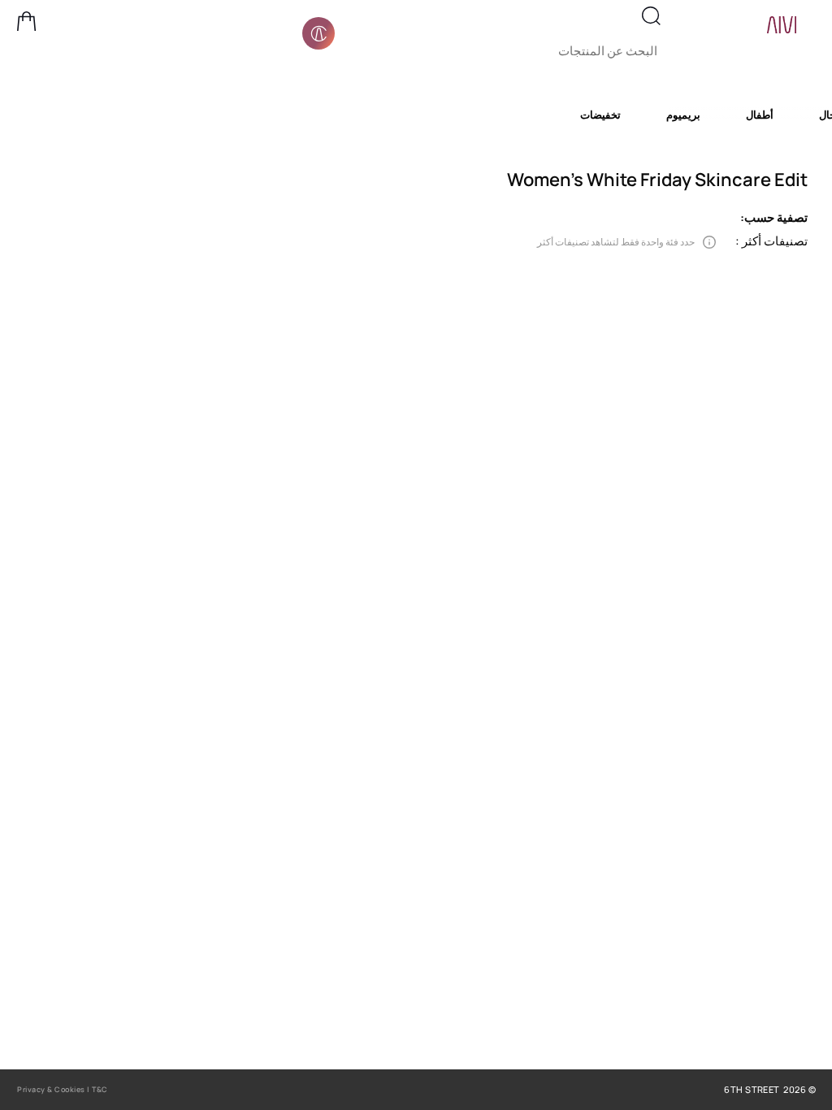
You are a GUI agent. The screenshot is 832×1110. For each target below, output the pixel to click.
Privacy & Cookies (51, 1089)
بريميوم (683, 114)
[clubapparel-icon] (318, 33)
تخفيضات (600, 114)
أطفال (760, 114)
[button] (27, 21)
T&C (100, 1089)
